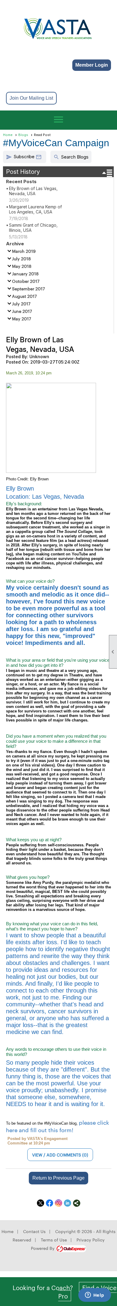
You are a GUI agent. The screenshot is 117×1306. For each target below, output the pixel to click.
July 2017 (21, 304)
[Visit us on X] (40, 1203)
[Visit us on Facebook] (49, 1203)
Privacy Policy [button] (90, 1240)
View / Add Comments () (60, 1155)
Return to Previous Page (58, 1178)
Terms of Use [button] (54, 1240)
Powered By (43, 1248)
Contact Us (34, 1231)
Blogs (23, 135)
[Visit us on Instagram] (58, 1203)
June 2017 (22, 311)
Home (8, 135)
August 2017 (24, 296)
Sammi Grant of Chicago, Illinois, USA (33, 227)
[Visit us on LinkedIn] (67, 1203)
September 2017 (28, 289)
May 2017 (21, 319)
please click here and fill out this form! (57, 1125)
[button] (24, 157)
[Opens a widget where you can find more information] (94, 1295)
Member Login (91, 65)
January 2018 (25, 274)
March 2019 (24, 251)
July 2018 (21, 258)
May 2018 (22, 266)
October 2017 (26, 281)
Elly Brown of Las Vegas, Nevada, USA (33, 191)
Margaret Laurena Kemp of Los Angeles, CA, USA (35, 209)
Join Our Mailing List (31, 98)
